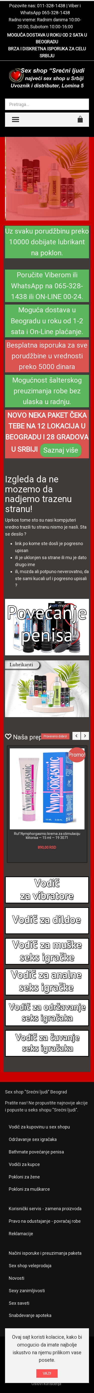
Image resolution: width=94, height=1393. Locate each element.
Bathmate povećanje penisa (36, 1175)
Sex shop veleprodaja (30, 1288)
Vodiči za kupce (24, 1187)
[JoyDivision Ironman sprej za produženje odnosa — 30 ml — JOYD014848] (47, 800)
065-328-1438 (56, 12)
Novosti (16, 1301)
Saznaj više (60, 450)
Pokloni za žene (24, 1199)
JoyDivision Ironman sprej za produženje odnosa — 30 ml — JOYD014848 (47, 859)
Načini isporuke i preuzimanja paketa (45, 1276)
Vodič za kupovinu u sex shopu (39, 1150)
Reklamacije (21, 1256)
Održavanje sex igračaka (33, 1162)
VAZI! (47, 1373)
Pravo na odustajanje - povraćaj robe (45, 1244)
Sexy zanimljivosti (27, 1313)
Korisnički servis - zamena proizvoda (45, 1231)
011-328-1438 (51, 5)
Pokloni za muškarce (29, 1212)
